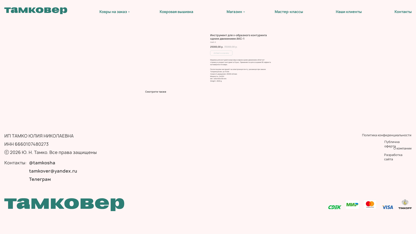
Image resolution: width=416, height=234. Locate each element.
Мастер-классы (289, 11)
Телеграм (40, 179)
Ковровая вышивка (176, 11)
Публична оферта (392, 144)
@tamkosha (42, 163)
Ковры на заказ (113, 11)
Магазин (234, 11)
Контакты (403, 11)
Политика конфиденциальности (386, 135)
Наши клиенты (349, 11)
